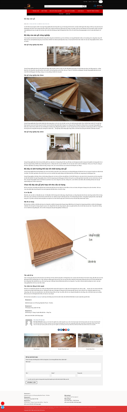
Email (53, 373)
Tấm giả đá (72, 407)
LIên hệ (90, 1)
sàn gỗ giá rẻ (39, 296)
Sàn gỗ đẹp (51, 408)
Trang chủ (36, 10)
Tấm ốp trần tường (93, 10)
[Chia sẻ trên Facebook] (59, 330)
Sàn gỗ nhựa (50, 407)
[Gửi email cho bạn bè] (63, 330)
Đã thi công (95, 1)
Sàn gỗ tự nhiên (70, 10)
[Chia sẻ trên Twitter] (61, 330)
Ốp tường (56, 407)
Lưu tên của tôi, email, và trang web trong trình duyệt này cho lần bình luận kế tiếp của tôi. (48, 379)
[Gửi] (85, 6)
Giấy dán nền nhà (28, 407)
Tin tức (100, 1)
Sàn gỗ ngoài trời (43, 408)
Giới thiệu (85, 1)
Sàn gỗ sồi (43, 407)
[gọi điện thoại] (2, 403)
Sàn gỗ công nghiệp (55, 10)
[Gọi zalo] (2, 407)
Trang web (79, 373)
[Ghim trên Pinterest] (66, 330)
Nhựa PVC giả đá (92, 407)
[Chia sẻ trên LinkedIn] (68, 330)
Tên (27, 373)
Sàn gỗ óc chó (36, 407)
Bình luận (28, 361)
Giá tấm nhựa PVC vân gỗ (81, 407)
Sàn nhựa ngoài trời (29, 408)
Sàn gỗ (36, 408)
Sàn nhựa (81, 10)
